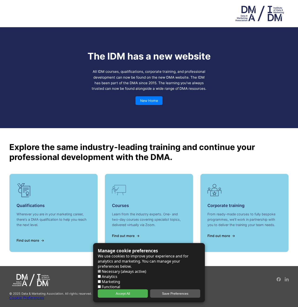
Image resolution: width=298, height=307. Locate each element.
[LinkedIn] (287, 280)
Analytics (109, 276)
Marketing (110, 281)
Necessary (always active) (123, 271)
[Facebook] (279, 280)
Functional (110, 286)
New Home (149, 101)
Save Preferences (175, 293)
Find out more (28, 240)
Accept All (123, 293)
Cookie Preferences (26, 297)
